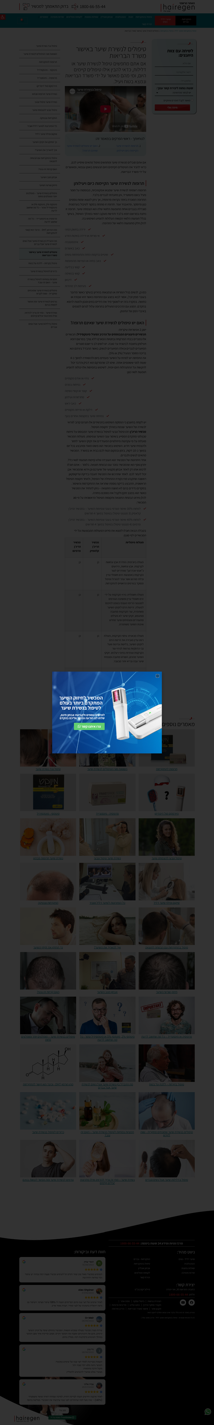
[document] (107, 712)
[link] (89, 726)
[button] (157, 676)
